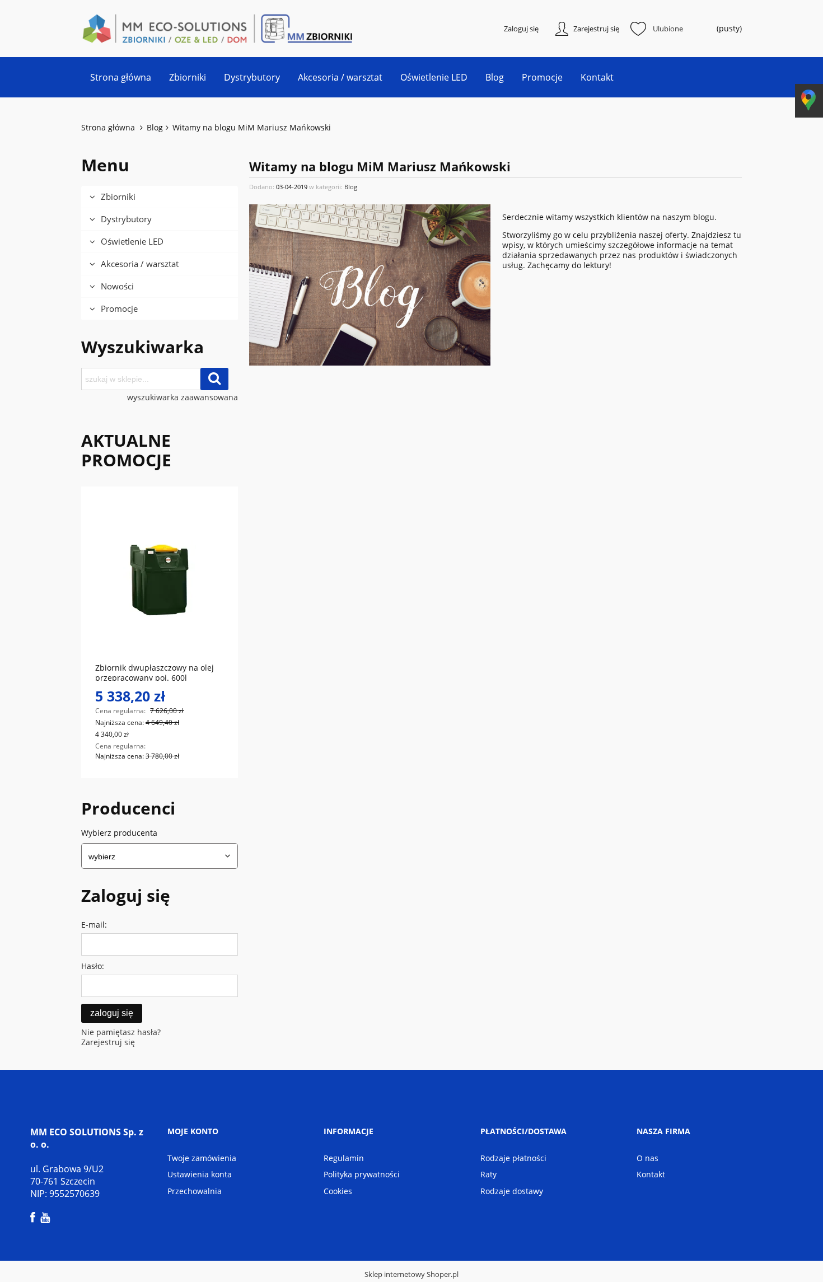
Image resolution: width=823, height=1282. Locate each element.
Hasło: (92, 966)
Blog (350, 187)
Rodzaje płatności (513, 1158)
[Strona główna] (137, 28)
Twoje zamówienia (201, 1158)
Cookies (338, 1191)
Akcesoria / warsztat (140, 263)
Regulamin (344, 1158)
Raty (488, 1174)
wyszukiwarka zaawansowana (182, 397)
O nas (647, 1158)
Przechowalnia (194, 1191)
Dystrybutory (126, 218)
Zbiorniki (118, 196)
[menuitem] (120, 77)
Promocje (119, 308)
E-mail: (94, 924)
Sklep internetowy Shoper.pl (411, 1274)
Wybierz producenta (119, 833)
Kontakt (651, 1174)
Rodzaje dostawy (511, 1191)
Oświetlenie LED (132, 241)
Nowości (117, 286)
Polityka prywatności (362, 1174)
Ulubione (668, 29)
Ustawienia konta (199, 1174)
